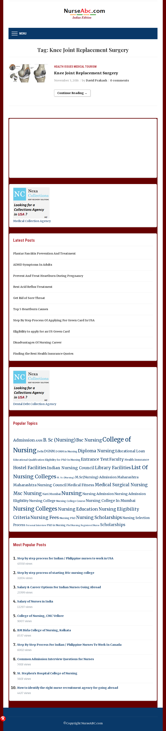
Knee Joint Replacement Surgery (86, 73)
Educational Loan (130, 451)
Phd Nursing (73, 525)
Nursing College (42, 501)
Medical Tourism (85, 66)
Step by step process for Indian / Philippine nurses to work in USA (65, 558)
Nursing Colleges (35, 509)
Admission (24, 440)
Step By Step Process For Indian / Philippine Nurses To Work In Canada (69, 645)
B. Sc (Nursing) (59, 440)
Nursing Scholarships (99, 517)
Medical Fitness (80, 485)
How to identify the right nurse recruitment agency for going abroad (67, 688)
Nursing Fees (44, 517)
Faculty (116, 459)
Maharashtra (127, 477)
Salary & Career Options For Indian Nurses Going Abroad (59, 587)
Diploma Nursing (96, 451)
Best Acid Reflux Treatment (32, 287)
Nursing (71, 493)
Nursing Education (78, 509)
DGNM (49, 451)
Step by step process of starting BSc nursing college (55, 573)
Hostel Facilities (29, 467)
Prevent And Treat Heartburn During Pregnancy (48, 276)
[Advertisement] (43, 147)
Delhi (40, 451)
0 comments (119, 80)
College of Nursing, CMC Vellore (40, 616)
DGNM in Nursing (66, 451)
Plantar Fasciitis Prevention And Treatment (44, 253)
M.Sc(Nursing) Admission (96, 477)
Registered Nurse (90, 525)
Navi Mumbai (51, 494)
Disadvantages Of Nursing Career (37, 342)
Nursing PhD (68, 518)
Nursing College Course (70, 500)
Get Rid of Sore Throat (29, 298)
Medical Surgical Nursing (121, 484)
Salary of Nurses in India (35, 601)
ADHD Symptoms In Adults (32, 264)
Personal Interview (36, 525)
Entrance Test (95, 459)
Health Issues (63, 66)
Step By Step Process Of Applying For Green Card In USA (54, 320)
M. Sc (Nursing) (65, 477)
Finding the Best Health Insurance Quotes (43, 353)
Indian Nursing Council (70, 467)
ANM (39, 440)
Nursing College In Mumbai (110, 500)
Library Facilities (113, 467)
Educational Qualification (28, 459)
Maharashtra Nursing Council (40, 485)
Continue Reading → (72, 93)
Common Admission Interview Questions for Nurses (55, 659)
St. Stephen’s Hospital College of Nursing (47, 673)
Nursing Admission (98, 494)
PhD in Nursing (56, 525)
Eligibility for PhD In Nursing (62, 459)
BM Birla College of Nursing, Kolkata (44, 630)
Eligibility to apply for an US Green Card (41, 331)
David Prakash (96, 80)
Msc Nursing (27, 493)
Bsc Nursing (89, 440)
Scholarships (112, 524)
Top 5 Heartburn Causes (30, 309)
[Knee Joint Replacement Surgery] (29, 73)
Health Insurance (137, 459)
